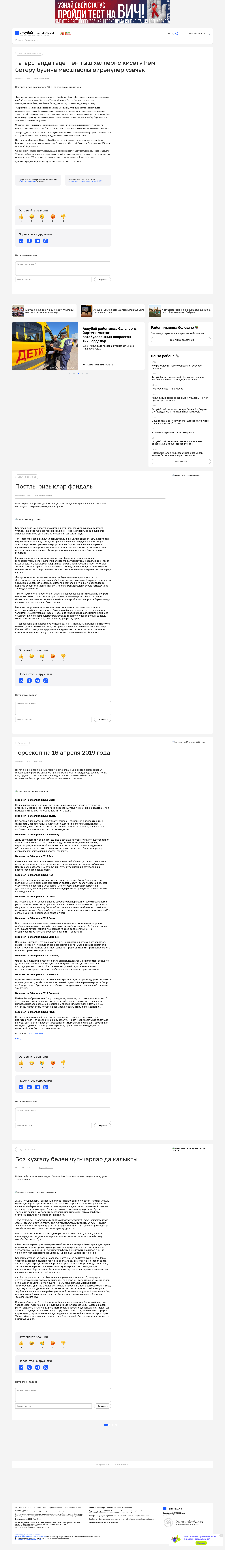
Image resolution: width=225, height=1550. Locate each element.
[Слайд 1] (69, 373)
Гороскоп (22, 743)
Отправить (102, 279)
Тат (181, 33)
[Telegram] (37, 241)
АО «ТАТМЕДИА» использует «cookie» (30, 1536)
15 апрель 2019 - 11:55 (22, 1168)
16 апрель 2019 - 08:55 (22, 495)
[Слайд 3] (78, 373)
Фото (18, 1038)
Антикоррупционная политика (27, 1535)
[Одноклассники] (29, 241)
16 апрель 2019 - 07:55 (22, 761)
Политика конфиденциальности (28, 1540)
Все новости (181, 461)
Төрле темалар (121, 1464)
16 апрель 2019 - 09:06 (22, 78)
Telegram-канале (28, 181)
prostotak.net (35, 1033)
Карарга (201, 1543)
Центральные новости (29, 53)
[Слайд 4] (82, 373)
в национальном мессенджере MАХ (85, 181)
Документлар (103, 1464)
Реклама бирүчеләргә (26, 40)
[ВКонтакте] (21, 241)
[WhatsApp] (45, 241)
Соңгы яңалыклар (27, 476)
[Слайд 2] (74, 373)
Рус (169, 33)
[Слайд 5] (87, 373)
